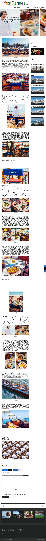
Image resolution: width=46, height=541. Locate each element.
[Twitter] (45, 268)
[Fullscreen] (42, 72)
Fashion (24, 7)
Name (16, 486)
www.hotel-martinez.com (6, 461)
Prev (2, 522)
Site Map (38, 7)
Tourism (28, 7)
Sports (31, 7)
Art (21, 7)
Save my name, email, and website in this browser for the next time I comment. (15, 494)
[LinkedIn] (45, 271)
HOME (15, 7)
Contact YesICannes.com (35, 43)
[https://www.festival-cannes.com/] (37, 51)
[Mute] (41, 72)
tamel (17, 532)
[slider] (36, 82)
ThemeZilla (43, 539)
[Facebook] (45, 266)
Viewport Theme (39, 539)
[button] (37, 69)
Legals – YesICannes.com (35, 40)
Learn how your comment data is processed (20, 499)
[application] (37, 69)
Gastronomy (18, 7)
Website (16, 491)
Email (16, 489)
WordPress (10, 539)
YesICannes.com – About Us (35, 41)
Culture (34, 7)
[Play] (32, 72)
